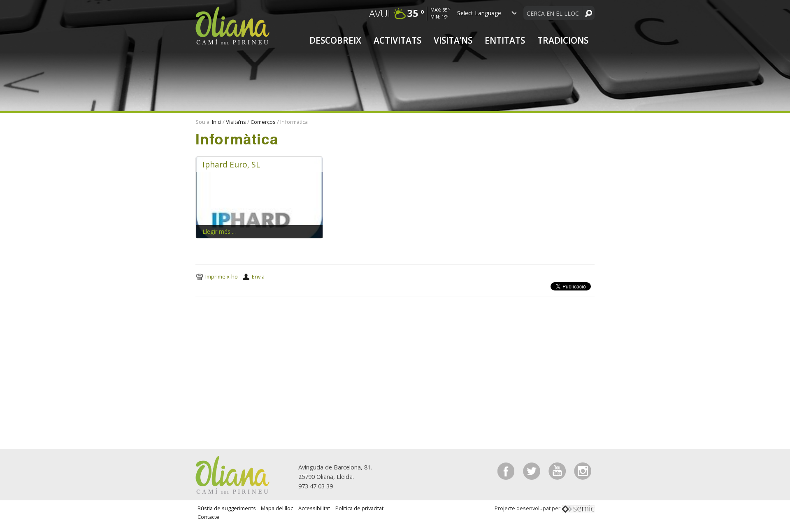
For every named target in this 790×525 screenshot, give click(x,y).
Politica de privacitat (359, 508)
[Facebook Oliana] (506, 470)
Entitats (505, 40)
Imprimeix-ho (221, 276)
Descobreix (335, 40)
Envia (258, 276)
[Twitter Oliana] (532, 470)
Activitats (397, 40)
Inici (216, 121)
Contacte (208, 516)
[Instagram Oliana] (582, 470)
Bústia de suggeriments (227, 508)
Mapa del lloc (277, 508)
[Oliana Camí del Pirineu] (232, 25)
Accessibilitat (314, 508)
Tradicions (562, 40)
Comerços (263, 121)
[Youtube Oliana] (557, 470)
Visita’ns (453, 40)
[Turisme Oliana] (232, 474)
